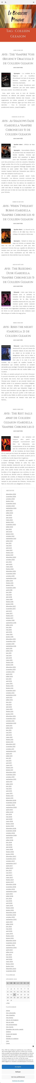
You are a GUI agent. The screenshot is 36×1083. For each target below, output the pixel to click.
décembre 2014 (11, 667)
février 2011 (9, 767)
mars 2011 (9, 765)
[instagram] (2, 2)
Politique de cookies (18, 1080)
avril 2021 (9, 548)
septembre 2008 (11, 835)
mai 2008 (9, 844)
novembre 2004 (11, 943)
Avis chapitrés (18, 67)
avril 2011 (9, 763)
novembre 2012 (11, 718)
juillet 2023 (9, 513)
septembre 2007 (11, 863)
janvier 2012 (9, 742)
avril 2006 (9, 903)
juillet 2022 (9, 527)
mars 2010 (9, 793)
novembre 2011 (10, 746)
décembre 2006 (11, 884)
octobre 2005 (10, 917)
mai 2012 (9, 732)
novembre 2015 (11, 641)
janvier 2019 (9, 585)
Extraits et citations (12, 1038)
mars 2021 (9, 550)
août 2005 (9, 922)
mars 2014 (9, 683)
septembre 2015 (11, 646)
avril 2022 (9, 531)
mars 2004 (9, 961)
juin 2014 (8, 679)
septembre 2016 (11, 622)
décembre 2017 (11, 606)
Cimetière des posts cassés (14, 1029)
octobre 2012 (10, 721)
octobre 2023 (10, 506)
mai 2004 (9, 957)
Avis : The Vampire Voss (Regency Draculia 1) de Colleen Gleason (18, 59)
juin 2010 (8, 786)
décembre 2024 (11, 494)
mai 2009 (9, 816)
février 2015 (9, 662)
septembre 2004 (11, 947)
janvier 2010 (9, 798)
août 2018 (9, 590)
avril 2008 (9, 847)
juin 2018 (8, 592)
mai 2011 (8, 760)
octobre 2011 (10, 749)
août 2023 (9, 510)
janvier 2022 (9, 534)
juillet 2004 (9, 952)
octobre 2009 (10, 805)
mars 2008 (9, 849)
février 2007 (10, 879)
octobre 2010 (10, 777)
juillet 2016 (9, 625)
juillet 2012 (9, 728)
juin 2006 (9, 898)
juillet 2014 (9, 676)
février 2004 (10, 964)
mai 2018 (9, 594)
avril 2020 (9, 564)
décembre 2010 (11, 772)
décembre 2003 (11, 968)
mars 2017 (9, 613)
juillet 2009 (9, 812)
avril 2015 (9, 657)
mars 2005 (9, 933)
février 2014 (9, 685)
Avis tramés (9, 1027)
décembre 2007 (11, 856)
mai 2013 (9, 704)
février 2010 (9, 795)
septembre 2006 (11, 891)
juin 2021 (8, 543)
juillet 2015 (9, 650)
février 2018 (9, 601)
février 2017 (9, 615)
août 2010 (9, 781)
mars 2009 (9, 821)
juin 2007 (9, 870)
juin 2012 (8, 730)
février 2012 (9, 739)
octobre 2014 (10, 671)
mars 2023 (9, 520)
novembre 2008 (11, 830)
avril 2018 (9, 597)
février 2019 (9, 583)
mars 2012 (9, 737)
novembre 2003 (11, 971)
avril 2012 (9, 735)
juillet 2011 (9, 756)
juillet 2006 (9, 896)
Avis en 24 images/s (12, 1020)
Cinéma (8, 1031)
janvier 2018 (9, 604)
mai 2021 (9, 545)
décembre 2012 (11, 716)
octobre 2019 (10, 576)
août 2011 (9, 753)
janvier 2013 (9, 714)
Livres (8, 1043)
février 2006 (10, 907)
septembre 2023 (11, 508)
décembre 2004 (11, 940)
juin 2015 (8, 653)
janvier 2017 (9, 618)
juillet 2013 (9, 699)
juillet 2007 (9, 868)
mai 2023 (9, 515)
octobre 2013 (10, 693)
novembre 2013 (11, 690)
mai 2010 (9, 788)
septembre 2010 (11, 779)
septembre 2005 (11, 919)
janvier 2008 (10, 854)
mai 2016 (9, 629)
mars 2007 (9, 877)
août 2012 (9, 725)
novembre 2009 (11, 802)
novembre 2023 (11, 503)
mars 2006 (9, 905)
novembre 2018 (11, 587)
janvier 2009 (10, 826)
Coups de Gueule (11, 1034)
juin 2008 (9, 842)
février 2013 (9, 711)
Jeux (7, 1041)
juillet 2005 (9, 924)
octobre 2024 (10, 499)
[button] (33, 1046)
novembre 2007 (11, 858)
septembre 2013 (11, 695)
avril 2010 (9, 791)
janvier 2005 (10, 938)
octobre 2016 (10, 620)
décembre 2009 (11, 800)
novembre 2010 (11, 774)
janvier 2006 (10, 910)
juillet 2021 (9, 541)
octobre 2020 (10, 559)
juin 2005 (9, 926)
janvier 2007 (10, 882)
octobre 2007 (10, 861)
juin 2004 (9, 954)
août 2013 (9, 697)
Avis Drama (9, 1017)
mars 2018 (9, 599)
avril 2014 (9, 681)
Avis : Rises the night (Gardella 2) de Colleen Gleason (18, 331)
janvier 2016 (9, 636)
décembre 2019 (11, 571)
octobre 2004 (10, 945)
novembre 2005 (11, 915)
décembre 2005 (11, 912)
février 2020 (10, 569)
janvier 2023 (9, 522)
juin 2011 (8, 758)
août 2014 (9, 674)
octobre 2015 (10, 643)
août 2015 (9, 648)
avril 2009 (9, 819)
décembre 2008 (11, 828)
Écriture (8, 1036)
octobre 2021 (10, 536)
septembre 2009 (11, 807)
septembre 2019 (11, 578)
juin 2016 (8, 627)
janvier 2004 (10, 966)
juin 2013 (8, 702)
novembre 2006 (11, 887)
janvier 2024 (9, 501)
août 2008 (9, 837)
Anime (8, 1010)
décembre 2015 (11, 639)
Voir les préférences (18, 1077)
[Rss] (5, 2)
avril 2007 (9, 875)
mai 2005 (9, 929)
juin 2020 (9, 562)
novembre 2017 (11, 608)
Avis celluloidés (11, 1013)
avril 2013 (9, 707)
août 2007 (9, 865)
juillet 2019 (9, 580)
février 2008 (10, 851)
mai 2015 (9, 655)
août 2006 (9, 893)
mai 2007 (9, 872)
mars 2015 (9, 660)
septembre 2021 (11, 538)
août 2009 (9, 809)
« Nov (8, 1003)
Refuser (18, 1072)
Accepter (18, 1067)
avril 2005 (9, 931)
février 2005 (10, 936)
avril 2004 (9, 959)
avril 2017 (9, 611)
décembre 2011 (10, 744)
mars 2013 (9, 709)
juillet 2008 (9, 840)
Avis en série (10, 1022)
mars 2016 (9, 634)
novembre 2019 (11, 573)
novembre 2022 (11, 524)
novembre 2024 (11, 496)
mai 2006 (9, 901)
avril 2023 (9, 517)
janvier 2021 (9, 555)
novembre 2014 (11, 669)
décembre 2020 (11, 557)
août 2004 (9, 950)
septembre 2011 (11, 751)
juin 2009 (9, 814)
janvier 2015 (9, 664)
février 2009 (10, 823)
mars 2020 (9, 566)
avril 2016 (9, 632)
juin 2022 (9, 529)
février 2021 (9, 552)
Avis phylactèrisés (11, 1024)
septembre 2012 (11, 723)
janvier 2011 (9, 770)
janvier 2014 (9, 688)
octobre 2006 (10, 889)
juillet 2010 (9, 784)
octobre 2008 (10, 833)
